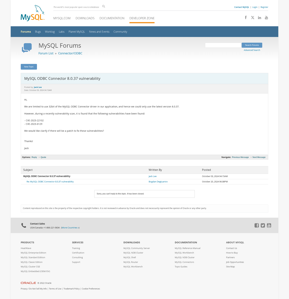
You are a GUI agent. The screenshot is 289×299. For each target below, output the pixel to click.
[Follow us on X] (251, 18)
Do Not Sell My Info (38, 288)
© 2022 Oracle (44, 283)
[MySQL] (32, 13)
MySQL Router (130, 262)
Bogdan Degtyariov (158, 181)
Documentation (112, 18)
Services (77, 242)
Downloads (85, 18)
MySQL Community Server (136, 248)
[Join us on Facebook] (245, 18)
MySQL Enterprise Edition (33, 252)
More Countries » (70, 227)
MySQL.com (62, 18)
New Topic (29, 66)
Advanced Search (252, 50)
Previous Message (240, 157)
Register (264, 7)
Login (254, 7)
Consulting (77, 257)
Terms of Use (55, 288)
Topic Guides (181, 266)
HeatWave (26, 248)
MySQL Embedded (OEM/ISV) (35, 271)
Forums (26, 31)
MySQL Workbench (133, 266)
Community (120, 31)
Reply (34, 157)
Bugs (38, 31)
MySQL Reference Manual (187, 248)
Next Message (259, 157)
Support (76, 262)
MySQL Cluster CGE (30, 266)
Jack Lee (153, 176)
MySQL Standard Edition (33, 257)
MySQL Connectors (184, 262)
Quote (43, 157)
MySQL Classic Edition (31, 262)
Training (76, 248)
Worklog (50, 31)
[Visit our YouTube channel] (265, 18)
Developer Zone (142, 18)
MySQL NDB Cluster (133, 252)
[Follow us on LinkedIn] (258, 18)
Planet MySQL (77, 31)
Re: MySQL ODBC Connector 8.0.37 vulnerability (50, 181)
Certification (78, 252)
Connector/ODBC (70, 53)
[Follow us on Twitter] (262, 227)
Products (27, 242)
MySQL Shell (129, 257)
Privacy (24, 288)
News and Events (99, 31)
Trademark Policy (72, 288)
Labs (61, 31)
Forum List (45, 53)
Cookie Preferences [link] (91, 288)
